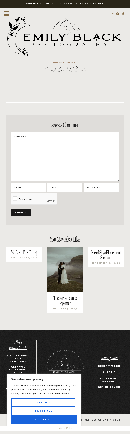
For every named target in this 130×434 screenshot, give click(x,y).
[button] (6, 13)
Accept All (44, 419)
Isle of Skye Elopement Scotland (106, 255)
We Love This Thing (24, 252)
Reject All (43, 411)
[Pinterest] (117, 13)
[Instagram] (112, 13)
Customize (43, 402)
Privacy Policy (65, 428)
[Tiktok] (123, 13)
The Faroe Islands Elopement (65, 300)
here (35, 90)
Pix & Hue (114, 420)
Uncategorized (65, 62)
